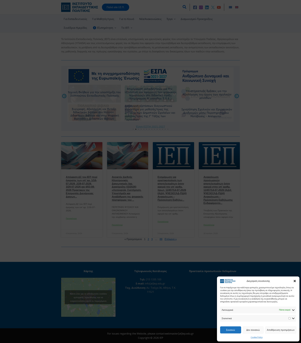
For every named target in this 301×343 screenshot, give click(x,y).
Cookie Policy (257, 337)
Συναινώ (230, 329)
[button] (294, 281)
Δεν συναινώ (253, 329)
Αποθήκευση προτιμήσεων (281, 329)
